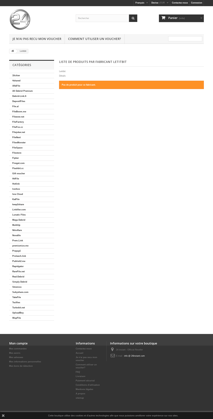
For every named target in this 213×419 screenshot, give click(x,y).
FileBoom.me (19, 111)
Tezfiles (16, 302)
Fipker (15, 158)
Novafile (16, 235)
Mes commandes (18, 348)
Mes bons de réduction (21, 366)
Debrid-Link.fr (19, 96)
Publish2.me (18, 261)
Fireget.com (18, 163)
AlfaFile (16, 86)
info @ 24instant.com (134, 356)
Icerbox (16, 189)
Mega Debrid (18, 220)
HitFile (15, 178)
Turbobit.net (18, 307)
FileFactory (18, 122)
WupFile (16, 318)
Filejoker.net (18, 132)
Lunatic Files (19, 214)
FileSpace (17, 147)
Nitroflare (17, 230)
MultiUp (16, 225)
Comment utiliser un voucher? (94, 39)
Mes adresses (16, 357)
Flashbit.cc (18, 168)
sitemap (80, 398)
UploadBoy (18, 313)
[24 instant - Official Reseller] (40, 19)
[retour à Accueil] (12, 51)
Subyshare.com (20, 292)
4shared (16, 80)
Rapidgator (18, 266)
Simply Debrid (19, 282)
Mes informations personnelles (25, 361)
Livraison (80, 376)
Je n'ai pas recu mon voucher (36, 39)
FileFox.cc (17, 127)
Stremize (16, 287)
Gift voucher (18, 173)
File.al (15, 106)
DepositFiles (18, 101)
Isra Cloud (17, 194)
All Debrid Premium (22, 91)
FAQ (78, 372)
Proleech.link (19, 256)
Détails (62, 76)
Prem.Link (17, 240)
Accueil (79, 353)
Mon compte (18, 343)
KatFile (15, 199)
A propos (80, 393)
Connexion (196, 2)
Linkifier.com (19, 209)
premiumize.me (20, 245)
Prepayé (16, 251)
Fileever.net (18, 116)
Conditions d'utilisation (88, 385)
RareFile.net (18, 271)
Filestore (16, 153)
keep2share (18, 204)
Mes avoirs (14, 353)
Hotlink (16, 184)
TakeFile (16, 297)
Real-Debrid (18, 276)
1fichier (16, 75)
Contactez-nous (180, 2)
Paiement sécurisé (85, 380)
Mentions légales (84, 389)
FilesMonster (19, 142)
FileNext (16, 137)
